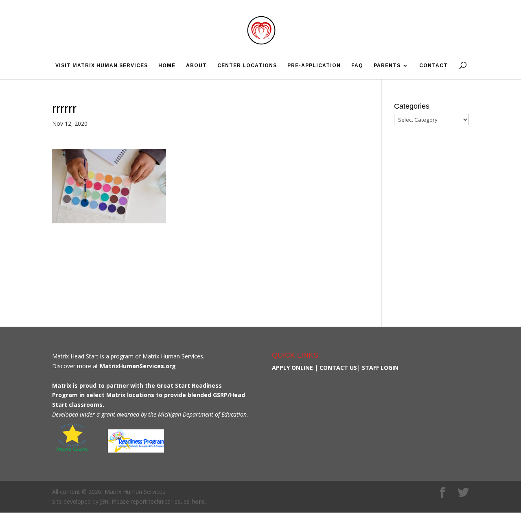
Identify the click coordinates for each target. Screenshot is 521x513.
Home (166, 65)
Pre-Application (314, 65)
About (196, 65)
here (198, 501)
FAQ (357, 65)
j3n (104, 501)
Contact (433, 65)
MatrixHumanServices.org (138, 366)
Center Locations (247, 65)
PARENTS (387, 65)
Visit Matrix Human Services (101, 65)
